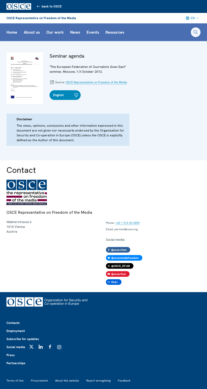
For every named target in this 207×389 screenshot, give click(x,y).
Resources (115, 32)
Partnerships (15, 363)
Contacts (13, 323)
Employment (15, 331)
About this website (67, 380)
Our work (55, 32)
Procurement (39, 380)
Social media (15, 347)
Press (10, 355)
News (75, 32)
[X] (31, 347)
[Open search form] (196, 32)
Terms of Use (15, 380)
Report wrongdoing (98, 380)
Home (11, 32)
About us (32, 32)
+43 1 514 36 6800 (127, 223)
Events (93, 32)
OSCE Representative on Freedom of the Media (41, 18)
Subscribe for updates (22, 339)
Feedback (124, 380)
